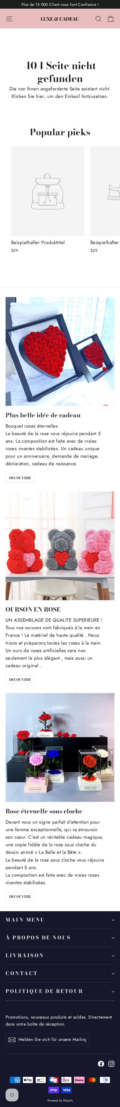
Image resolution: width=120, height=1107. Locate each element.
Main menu (25, 919)
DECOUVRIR (20, 478)
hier (40, 96)
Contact (22, 973)
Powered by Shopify (60, 1100)
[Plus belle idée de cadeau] (60, 351)
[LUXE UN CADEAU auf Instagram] (111, 1063)
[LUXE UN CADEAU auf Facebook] (101, 1063)
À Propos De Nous (38, 937)
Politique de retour (44, 991)
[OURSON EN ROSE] (60, 545)
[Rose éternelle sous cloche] (60, 747)
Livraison (25, 955)
